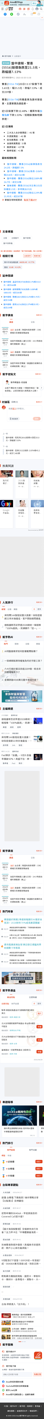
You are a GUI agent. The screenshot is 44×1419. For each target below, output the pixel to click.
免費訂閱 (37, 1374)
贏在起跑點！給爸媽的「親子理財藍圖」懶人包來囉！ (23, 251)
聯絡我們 (33, 1411)
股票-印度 (13, 1054)
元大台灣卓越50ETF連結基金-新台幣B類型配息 (18, 1038)
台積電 (11, 1168)
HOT (12, 330)
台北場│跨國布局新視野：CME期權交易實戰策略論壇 (25, 331)
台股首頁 (27, 256)
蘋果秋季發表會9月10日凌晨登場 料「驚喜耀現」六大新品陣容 (37, 511)
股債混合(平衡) (15, 1030)
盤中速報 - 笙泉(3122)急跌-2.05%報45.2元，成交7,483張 (23, 452)
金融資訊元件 (22, 1411)
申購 (39, 1026)
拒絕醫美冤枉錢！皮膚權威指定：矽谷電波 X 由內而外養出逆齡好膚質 (21, 511)
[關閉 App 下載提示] (2, 3)
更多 (39, 609)
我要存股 (37, 256)
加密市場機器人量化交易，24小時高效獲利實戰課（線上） (26, 342)
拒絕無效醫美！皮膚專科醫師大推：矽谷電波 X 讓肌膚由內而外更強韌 (37, 482)
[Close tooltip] (37, 20)
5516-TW (13, 84)
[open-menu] (2, 9)
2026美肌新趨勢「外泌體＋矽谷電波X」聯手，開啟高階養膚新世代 (21, 482)
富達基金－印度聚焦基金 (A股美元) (16, 1049)
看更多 (38, 315)
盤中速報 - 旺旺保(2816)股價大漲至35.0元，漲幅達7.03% (22, 439)
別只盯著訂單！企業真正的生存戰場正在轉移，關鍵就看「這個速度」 (6, 482)
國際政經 (14, 715)
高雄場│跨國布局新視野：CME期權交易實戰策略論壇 (25, 353)
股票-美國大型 (15, 1017)
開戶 (39, 1013)
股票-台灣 (13, 1043)
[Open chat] (38, 14)
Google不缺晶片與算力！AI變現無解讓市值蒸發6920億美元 (6, 511)
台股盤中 (17, 56)
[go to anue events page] (32, 9)
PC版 (6, 1406)
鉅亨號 (22, 1406)
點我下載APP (30, 199)
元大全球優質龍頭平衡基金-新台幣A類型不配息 (18, 1025)
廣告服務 (10, 1411)
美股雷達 (15, 733)
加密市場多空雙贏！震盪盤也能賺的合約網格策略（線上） (26, 365)
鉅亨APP (13, 1406)
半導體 (11, 1175)
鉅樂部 (30, 1406)
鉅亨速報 (7, 56)
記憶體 (11, 1161)
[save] (32, 14)
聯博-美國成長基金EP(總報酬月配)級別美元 (18, 1011)
